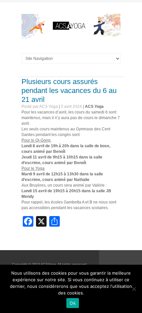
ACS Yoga (94, 106)
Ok (73, 303)
